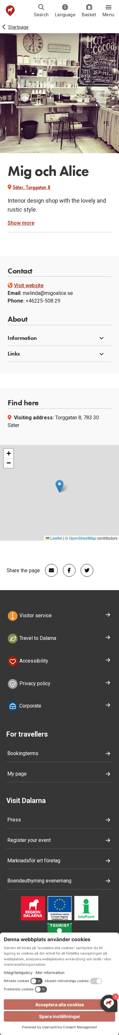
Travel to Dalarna (37, 638)
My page (17, 774)
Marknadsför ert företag (33, 861)
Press (14, 820)
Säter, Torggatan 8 (31, 187)
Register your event (29, 840)
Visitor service (35, 615)
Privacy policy (34, 683)
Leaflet (56, 538)
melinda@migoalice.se (48, 293)
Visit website (28, 285)
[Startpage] (10, 10)
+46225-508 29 (43, 301)
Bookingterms (22, 753)
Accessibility (33, 661)
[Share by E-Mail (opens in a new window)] (49, 570)
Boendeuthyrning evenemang (39, 881)
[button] (59, 338)
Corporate (29, 706)
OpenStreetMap (82, 538)
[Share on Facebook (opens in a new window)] (67, 570)
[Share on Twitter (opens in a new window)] (84, 570)
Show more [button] (21, 223)
